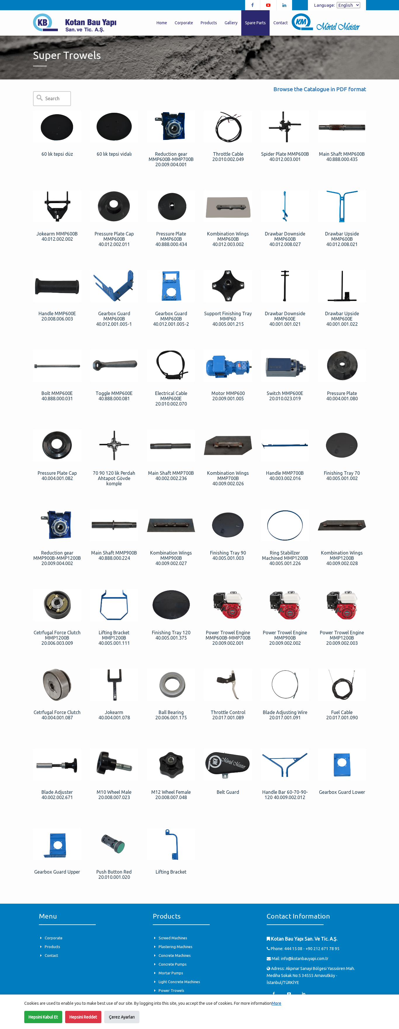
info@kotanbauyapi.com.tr (304, 958)
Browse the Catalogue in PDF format (319, 89)
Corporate (54, 938)
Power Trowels (171, 990)
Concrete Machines (175, 955)
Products (52, 947)
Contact (51, 955)
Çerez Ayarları (122, 1017)
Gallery (231, 22)
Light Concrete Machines (179, 982)
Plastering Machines (175, 947)
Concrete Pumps (173, 964)
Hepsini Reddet (83, 1017)
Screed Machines (173, 938)
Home (162, 22)
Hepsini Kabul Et (43, 1017)
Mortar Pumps (171, 973)
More (276, 1003)
